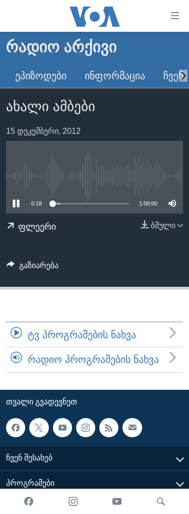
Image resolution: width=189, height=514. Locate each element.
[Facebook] (28, 501)
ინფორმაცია (115, 75)
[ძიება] (161, 501)
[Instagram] (73, 501)
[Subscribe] (132, 427)
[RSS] (108, 427)
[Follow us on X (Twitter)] (38, 427)
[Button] (32, 268)
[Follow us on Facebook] (15, 427)
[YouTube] (117, 501)
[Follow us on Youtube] (62, 427)
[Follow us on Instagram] (85, 427)
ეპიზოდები (41, 75)
